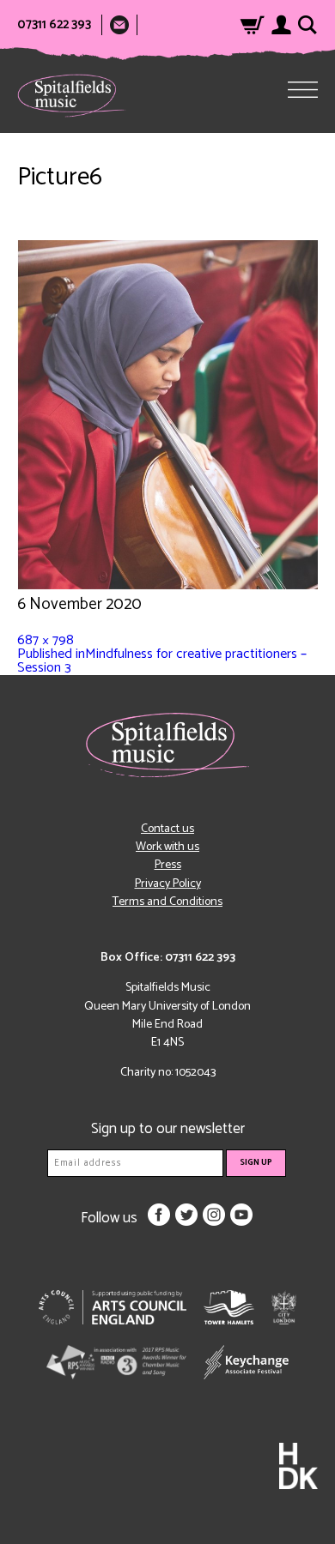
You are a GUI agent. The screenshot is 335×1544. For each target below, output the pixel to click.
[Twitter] (186, 1215)
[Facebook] (159, 1215)
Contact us (167, 829)
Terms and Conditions (167, 902)
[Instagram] (214, 1215)
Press (168, 865)
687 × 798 (45, 640)
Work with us (167, 847)
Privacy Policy (168, 884)
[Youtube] (241, 1215)
